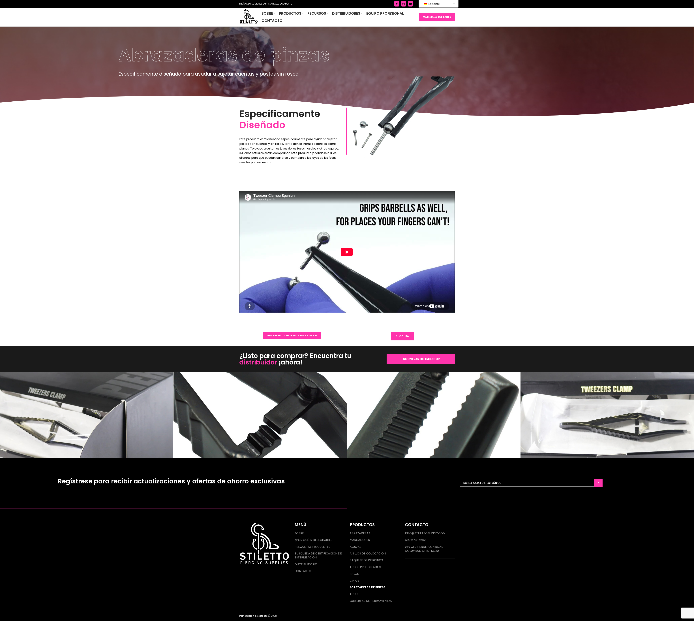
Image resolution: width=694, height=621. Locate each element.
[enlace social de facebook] (396, 4)
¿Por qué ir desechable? (313, 540)
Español (434, 4)
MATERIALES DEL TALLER (437, 17)
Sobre (299, 533)
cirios (354, 581)
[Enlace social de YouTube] (410, 4)
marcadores (360, 540)
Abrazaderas (360, 533)
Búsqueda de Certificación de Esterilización (318, 556)
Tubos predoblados (365, 567)
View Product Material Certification (292, 335)
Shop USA (402, 336)
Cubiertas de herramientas (371, 601)
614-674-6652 (415, 540)
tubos (354, 594)
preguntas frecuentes (312, 547)
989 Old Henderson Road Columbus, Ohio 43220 (424, 549)
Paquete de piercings (366, 560)
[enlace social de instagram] (403, 4)
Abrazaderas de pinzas (367, 587)
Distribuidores (306, 564)
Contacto (303, 571)
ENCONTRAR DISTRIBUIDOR (421, 359)
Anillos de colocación (368, 554)
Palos (354, 574)
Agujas (355, 547)
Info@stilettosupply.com (425, 533)
